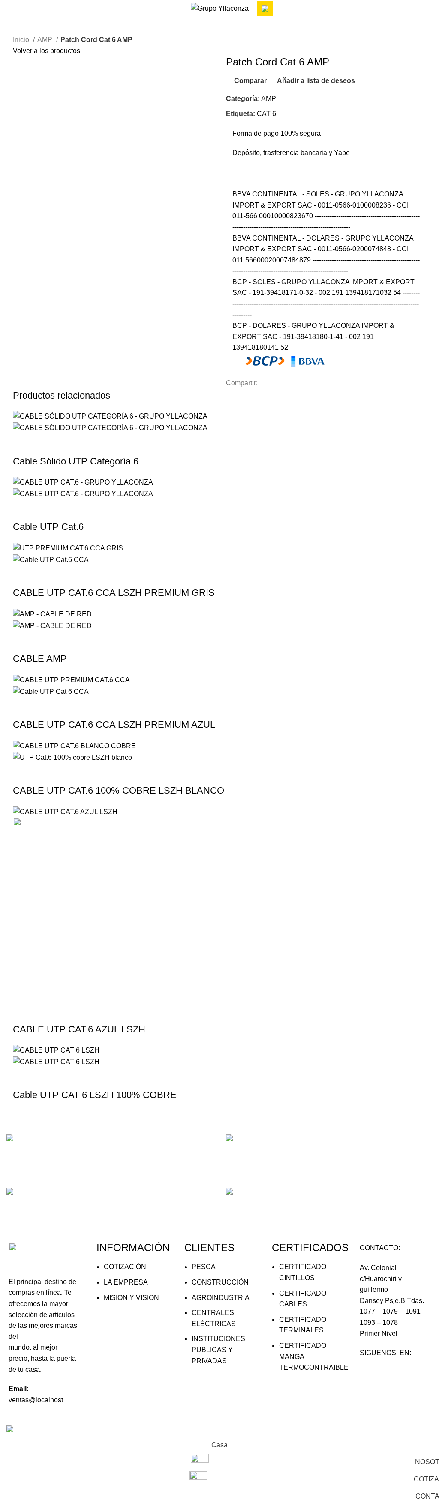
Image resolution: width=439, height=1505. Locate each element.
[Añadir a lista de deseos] (93, 444)
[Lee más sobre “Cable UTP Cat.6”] (23, 510)
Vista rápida (46, 444)
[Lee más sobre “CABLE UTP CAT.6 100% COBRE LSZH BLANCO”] (23, 773)
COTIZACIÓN (125, 1266)
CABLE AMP (40, 658)
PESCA (204, 1266)
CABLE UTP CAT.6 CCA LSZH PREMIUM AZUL (114, 724)
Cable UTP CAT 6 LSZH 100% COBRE (95, 1094)
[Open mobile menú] (10, 8)
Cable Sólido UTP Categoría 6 (75, 461)
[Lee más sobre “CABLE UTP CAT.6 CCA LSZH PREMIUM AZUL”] (23, 707)
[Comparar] (70, 444)
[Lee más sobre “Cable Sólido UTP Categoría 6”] (23, 444)
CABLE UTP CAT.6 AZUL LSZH (79, 1029)
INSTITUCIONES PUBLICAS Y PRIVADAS (218, 1349)
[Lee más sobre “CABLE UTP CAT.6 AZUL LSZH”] (23, 1012)
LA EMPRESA (126, 1282)
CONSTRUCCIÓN (220, 1282)
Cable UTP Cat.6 (48, 526)
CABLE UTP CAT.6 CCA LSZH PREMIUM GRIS (114, 592)
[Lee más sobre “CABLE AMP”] (23, 641)
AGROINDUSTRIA (221, 1297)
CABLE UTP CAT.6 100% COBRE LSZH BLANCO (118, 790)
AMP (45, 39)
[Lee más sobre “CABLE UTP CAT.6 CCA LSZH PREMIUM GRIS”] (23, 575)
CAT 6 (266, 113)
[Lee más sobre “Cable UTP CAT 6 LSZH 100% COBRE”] (23, 1078)
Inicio (22, 39)
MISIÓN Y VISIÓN (131, 1297)
